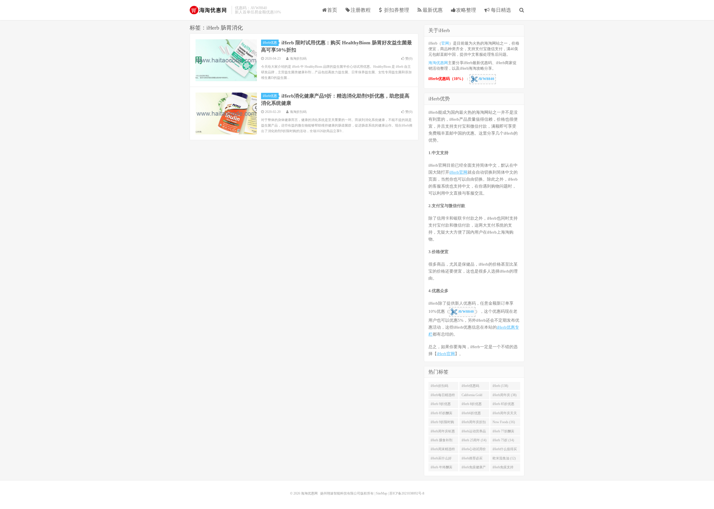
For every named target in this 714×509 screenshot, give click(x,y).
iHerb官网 (458, 172)
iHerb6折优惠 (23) (471, 414)
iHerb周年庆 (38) (505, 395)
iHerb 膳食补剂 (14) (441, 441)
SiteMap (381, 493)
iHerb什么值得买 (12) (505, 450)
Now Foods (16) (504, 422)
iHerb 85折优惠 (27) (503, 405)
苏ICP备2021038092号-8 (406, 493)
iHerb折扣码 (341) (439, 387)
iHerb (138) (500, 386)
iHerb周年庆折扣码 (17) (474, 423)
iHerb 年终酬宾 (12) (441, 468)
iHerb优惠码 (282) (470, 387)
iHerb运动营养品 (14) (474, 432)
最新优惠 (433, 10)
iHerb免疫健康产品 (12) (474, 468)
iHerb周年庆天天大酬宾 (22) (505, 414)
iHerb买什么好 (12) (441, 459)
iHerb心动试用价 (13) (474, 450)
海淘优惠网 (209, 10)
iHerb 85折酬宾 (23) (441, 414)
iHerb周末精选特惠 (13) (443, 450)
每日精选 (500, 10)
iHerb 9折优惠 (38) (441, 405)
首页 (332, 10)
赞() (409, 58)
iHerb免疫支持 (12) (503, 468)
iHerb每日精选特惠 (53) (443, 396)
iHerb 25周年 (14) (474, 440)
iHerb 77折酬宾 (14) (503, 432)
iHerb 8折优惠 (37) (472, 405)
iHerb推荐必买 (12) (472, 459)
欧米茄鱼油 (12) (504, 458)
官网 (445, 43)
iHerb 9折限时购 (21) (442, 423)
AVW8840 (486, 79)
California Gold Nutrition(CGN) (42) (472, 396)
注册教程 (361, 10)
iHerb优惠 (270, 43)
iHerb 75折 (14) (503, 440)
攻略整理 (466, 10)
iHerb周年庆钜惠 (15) (443, 432)
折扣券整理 (396, 10)
